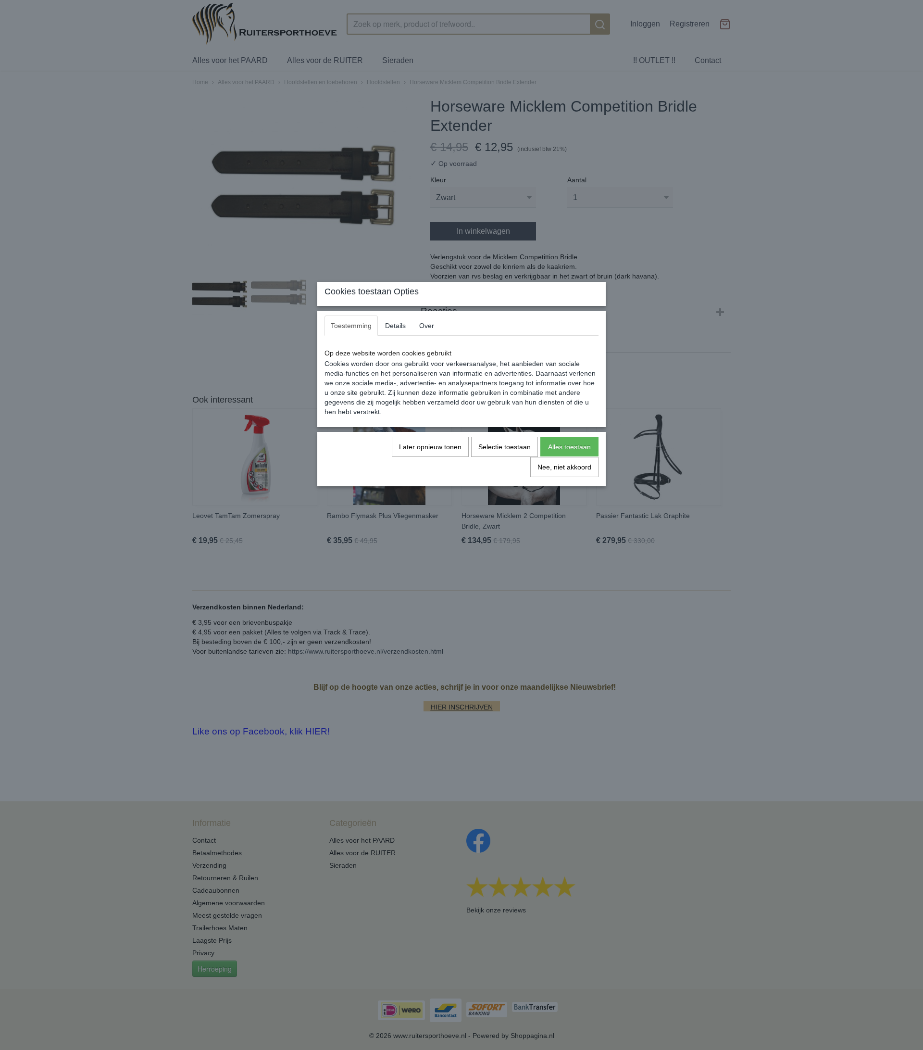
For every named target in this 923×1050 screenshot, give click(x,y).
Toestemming (351, 325)
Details (395, 325)
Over (426, 325)
